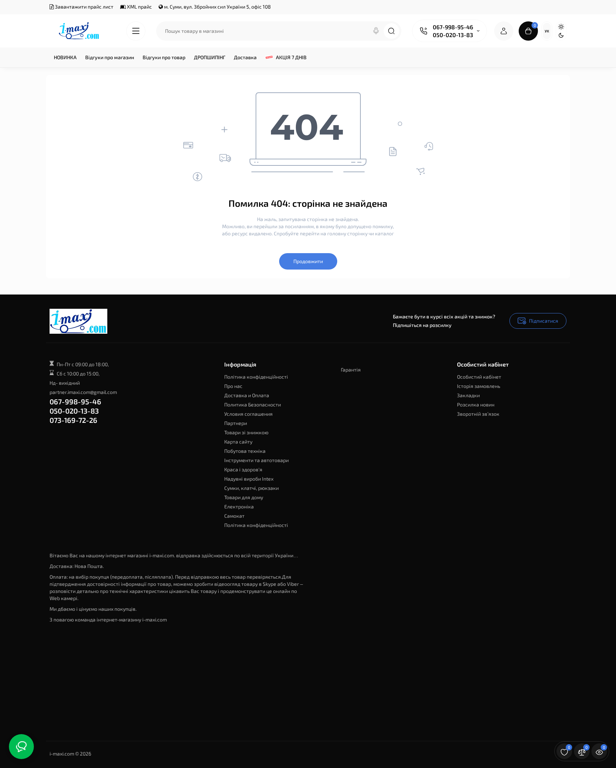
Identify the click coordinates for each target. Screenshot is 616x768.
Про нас (233, 386)
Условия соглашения (248, 414)
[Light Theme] (561, 27)
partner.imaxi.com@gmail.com (83, 392)
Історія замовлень (478, 386)
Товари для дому (243, 497)
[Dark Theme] (561, 35)
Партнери (235, 423)
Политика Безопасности (252, 404)
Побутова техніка (245, 451)
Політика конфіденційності (256, 377)
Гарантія (351, 370)
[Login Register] (503, 31)
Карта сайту (238, 442)
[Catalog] (135, 31)
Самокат (234, 516)
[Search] (376, 31)
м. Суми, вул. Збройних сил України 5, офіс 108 (217, 7)
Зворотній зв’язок (478, 414)
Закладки (468, 395)
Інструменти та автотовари (256, 460)
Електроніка (239, 506)
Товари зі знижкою (246, 432)
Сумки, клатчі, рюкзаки (251, 488)
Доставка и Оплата (246, 395)
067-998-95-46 (453, 27)
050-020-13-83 (453, 34)
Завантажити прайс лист (83, 7)
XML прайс (139, 7)
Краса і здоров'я (243, 469)
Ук (547, 31)
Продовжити (308, 261)
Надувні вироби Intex (248, 479)
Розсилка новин (475, 404)
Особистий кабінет (479, 377)
